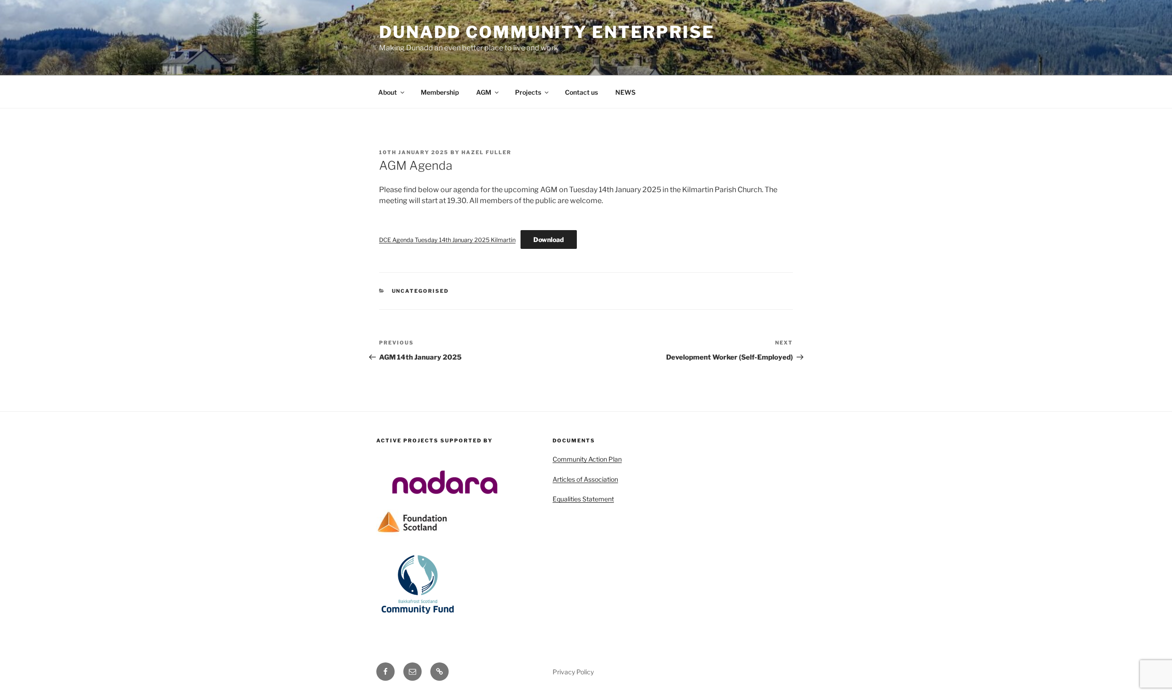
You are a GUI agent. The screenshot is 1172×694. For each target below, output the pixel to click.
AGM (483, 92)
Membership (440, 92)
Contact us (581, 92)
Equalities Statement (583, 499)
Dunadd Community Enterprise (547, 32)
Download (548, 239)
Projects (528, 92)
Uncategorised (420, 291)
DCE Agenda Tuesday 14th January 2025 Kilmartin (447, 240)
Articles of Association (585, 479)
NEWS (625, 92)
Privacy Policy (573, 672)
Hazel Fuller (486, 152)
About (387, 92)
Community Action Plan (587, 459)
